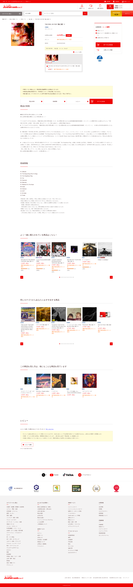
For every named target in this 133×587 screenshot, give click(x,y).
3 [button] (62, 277)
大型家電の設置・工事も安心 (44, 509)
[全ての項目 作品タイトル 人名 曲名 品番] (33, 13)
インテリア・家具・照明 (12, 517)
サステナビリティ (103, 511)
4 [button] (64, 277)
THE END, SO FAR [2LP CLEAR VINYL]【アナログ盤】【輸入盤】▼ (64, 66)
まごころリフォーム (104, 535)
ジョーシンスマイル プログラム (45, 519)
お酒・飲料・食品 (11, 558)
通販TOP (4, 19)
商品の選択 (40, 513)
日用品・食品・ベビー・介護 (14, 556)
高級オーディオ (10, 524)
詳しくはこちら (50, 429)
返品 (69, 544)
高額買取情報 (102, 533)
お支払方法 (40, 515)
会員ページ (82, 8)
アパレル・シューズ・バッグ (14, 543)
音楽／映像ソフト (13, 19)
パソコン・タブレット (12, 526)
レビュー (78, 101)
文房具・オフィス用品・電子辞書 (15, 530)
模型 (8, 552)
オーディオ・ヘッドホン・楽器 (14, 522)
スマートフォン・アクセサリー (14, 532)
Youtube (56, 475)
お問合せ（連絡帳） (42, 544)
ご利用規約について (42, 524)
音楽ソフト (23, 19)
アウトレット (10, 565)
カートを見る (110, 7)
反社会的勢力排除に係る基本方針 (100, 577)
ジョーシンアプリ (103, 531)
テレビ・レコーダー (11, 519)
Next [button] (111, 277)
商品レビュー (71, 519)
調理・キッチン (10, 513)
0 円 (121, 5)
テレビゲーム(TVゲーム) (12, 547)
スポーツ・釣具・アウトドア (14, 541)
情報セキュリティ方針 (87, 577)
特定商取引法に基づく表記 (116, 577)
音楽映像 (116, 7)
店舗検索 (101, 524)
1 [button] (59, 277)
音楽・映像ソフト (11, 562)
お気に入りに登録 (108, 50)
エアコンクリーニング (73, 526)
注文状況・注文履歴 (42, 539)
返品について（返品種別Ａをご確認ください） (107, 34)
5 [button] (65, 277)
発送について (100, 30)
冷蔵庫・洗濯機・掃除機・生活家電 (15, 506)
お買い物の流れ (41, 511)
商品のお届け (40, 517)
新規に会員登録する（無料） (44, 506)
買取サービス (127, 1)
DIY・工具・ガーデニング (13, 539)
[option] (28, 256)
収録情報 (55, 101)
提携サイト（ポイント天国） (75, 511)
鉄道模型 (9, 554)
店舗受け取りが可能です (103, 37)
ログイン (39, 533)
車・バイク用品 (10, 537)
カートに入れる (108, 44)
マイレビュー (40, 546)
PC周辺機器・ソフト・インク (14, 528)
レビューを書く (78, 52)
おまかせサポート (72, 552)
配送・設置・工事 (72, 522)
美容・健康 (9, 515)
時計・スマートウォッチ (12, 545)
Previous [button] (21, 277)
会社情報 (101, 506)
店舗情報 (117, 1)
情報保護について (103, 515)
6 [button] (67, 277)
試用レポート (71, 517)
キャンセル (71, 546)
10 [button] (73, 277)
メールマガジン (86, 475)
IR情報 (100, 509)
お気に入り (91, 8)
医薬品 (8, 560)
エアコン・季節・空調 (12, 509)
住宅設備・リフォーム (12, 511)
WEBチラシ (101, 526)
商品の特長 (32, 101)
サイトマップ (126, 577)
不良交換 (70, 541)
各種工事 (70, 548)
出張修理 (70, 539)
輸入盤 (30, 19)
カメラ (8, 534)
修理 (69, 537)
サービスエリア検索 (73, 550)
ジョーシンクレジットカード (75, 509)
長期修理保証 (71, 535)
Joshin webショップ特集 (74, 515)
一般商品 (116, 5)
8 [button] (70, 277)
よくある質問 (40, 522)
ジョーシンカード (72, 506)
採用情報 (101, 513)
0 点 (119, 5)
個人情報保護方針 (76, 577)
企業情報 (108, 1)
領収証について (41, 541)
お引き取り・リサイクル (74, 524)
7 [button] (68, 277)
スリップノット (48, 29)
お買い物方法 (100, 8)
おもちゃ (9, 550)
